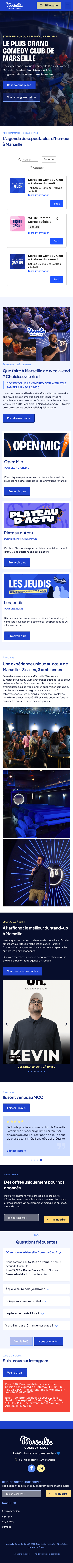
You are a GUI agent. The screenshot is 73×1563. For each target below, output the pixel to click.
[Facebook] (31, 1468)
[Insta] (41, 1468)
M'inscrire (59, 1219)
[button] (68, 5)
